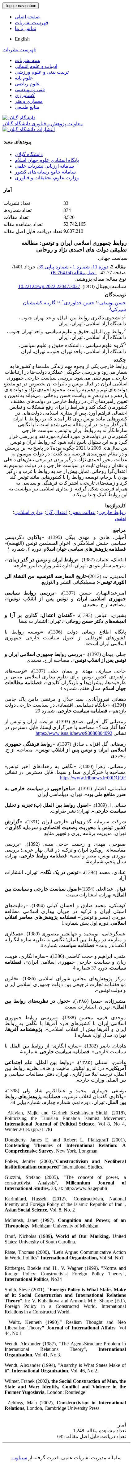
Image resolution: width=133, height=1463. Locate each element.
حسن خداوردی (78, 302)
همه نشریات (27, 60)
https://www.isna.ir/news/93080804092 (74, 733)
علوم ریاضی (27, 83)
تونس (120, 518)
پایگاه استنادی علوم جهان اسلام (47, 160)
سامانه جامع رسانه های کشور (45, 171)
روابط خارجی (112, 512)
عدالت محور (83, 512)
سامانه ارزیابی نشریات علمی (44, 166)
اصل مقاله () (74, 272)
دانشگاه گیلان (29, 154)
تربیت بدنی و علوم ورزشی (42, 72)
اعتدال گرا (56, 512)
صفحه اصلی (27, 16)
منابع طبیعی (27, 107)
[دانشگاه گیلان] (18, 117)
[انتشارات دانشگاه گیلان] (28, 129)
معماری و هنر (29, 101)
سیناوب (19, 1457)
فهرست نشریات (31, 22)
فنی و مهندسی (30, 89)
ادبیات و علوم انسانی (36, 66)
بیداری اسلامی (29, 512)
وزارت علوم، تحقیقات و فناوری (47, 177)
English (22, 38)
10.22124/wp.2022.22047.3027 (49, 286)
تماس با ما (25, 28)
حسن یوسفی (112, 302)
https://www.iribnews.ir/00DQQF (93, 777)
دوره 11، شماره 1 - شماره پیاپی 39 (73, 266)
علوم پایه (24, 77)
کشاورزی (25, 95)
